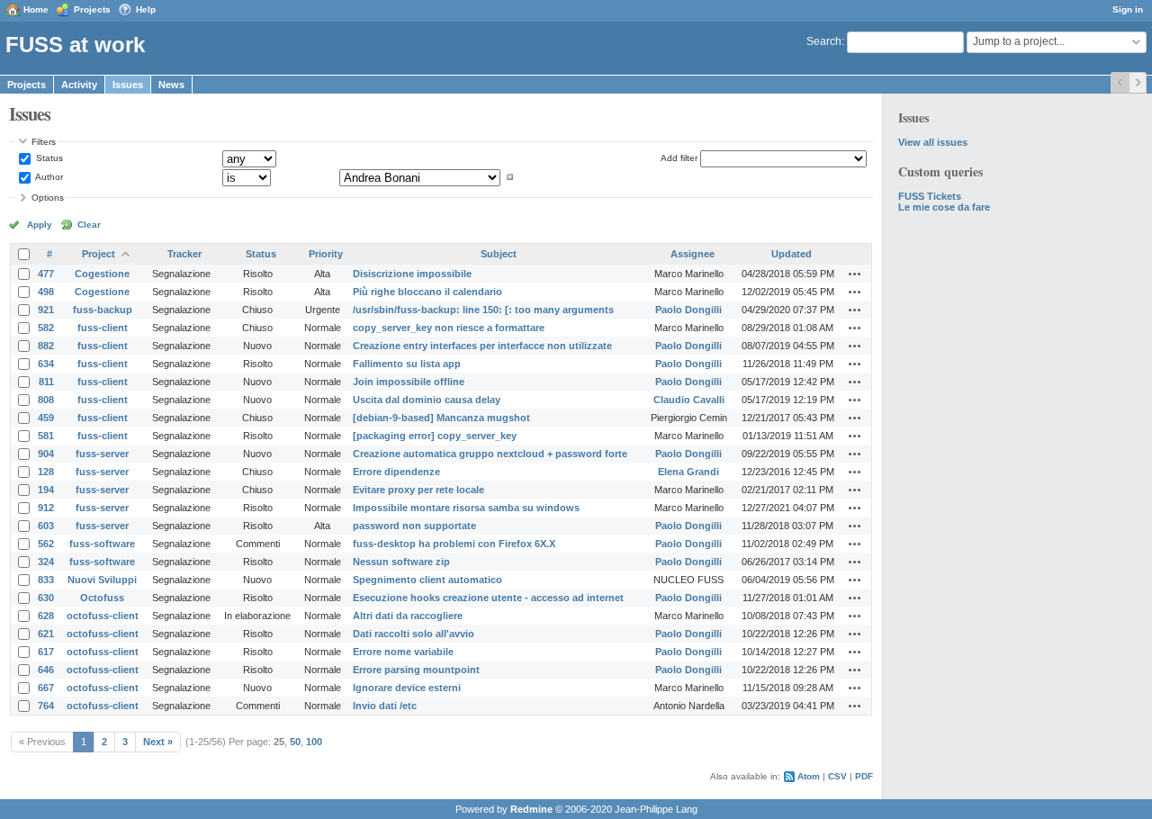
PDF (864, 776)
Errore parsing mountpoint (416, 669)
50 (295, 741)
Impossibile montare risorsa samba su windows (466, 507)
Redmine (531, 809)
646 (46, 669)
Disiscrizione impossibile (412, 273)
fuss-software (102, 543)
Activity (79, 84)
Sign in (1127, 9)
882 (46, 345)
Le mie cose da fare (944, 207)
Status (48, 158)
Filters (44, 142)
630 (46, 597)
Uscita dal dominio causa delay (426, 399)
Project (98, 253)
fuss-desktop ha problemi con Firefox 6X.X (454, 543)
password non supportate (414, 525)
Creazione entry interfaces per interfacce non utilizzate (482, 345)
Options (48, 197)
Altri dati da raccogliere (408, 615)
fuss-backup (102, 309)
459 (46, 417)
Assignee (692, 253)
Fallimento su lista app (407, 363)
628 (46, 615)
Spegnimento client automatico (427, 579)
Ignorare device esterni (407, 687)
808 (46, 399)
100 (314, 741)
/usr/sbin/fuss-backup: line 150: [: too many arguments (483, 309)
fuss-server (102, 453)
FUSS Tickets (929, 196)
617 (46, 651)
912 (46, 507)
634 (46, 363)
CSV (837, 776)
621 (46, 633)
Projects (92, 9)
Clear (89, 225)
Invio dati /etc (385, 705)
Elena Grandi (688, 471)
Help (146, 9)
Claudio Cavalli (688, 399)
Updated (791, 253)
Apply (39, 225)
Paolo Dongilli (688, 309)
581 (46, 435)
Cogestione (102, 273)
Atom (808, 776)
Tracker (184, 253)
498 (46, 291)
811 (46, 381)
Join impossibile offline (408, 381)
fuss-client (102, 327)
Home (36, 9)
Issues (127, 84)
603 (46, 525)
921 (46, 309)
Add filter (679, 158)
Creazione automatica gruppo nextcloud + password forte (490, 453)
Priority (326, 253)
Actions (855, 273)
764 (46, 705)
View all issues (933, 142)
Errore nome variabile (403, 651)
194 (46, 489)
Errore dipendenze (396, 471)
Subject (499, 253)
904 (46, 453)
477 (46, 273)
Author (48, 177)
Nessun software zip (401, 561)
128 (46, 471)
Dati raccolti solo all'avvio (413, 633)
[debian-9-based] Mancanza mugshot (441, 417)
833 (46, 579)
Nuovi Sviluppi (102, 579)
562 (46, 543)
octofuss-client (103, 615)
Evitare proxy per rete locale (418, 489)
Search (824, 41)
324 (46, 561)
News (171, 84)
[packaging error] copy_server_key (435, 435)
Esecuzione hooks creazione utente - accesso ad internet (488, 597)
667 (46, 687)
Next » (158, 741)
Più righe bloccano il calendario (427, 291)
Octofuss (102, 597)
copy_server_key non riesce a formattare (448, 327)
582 (46, 327)
